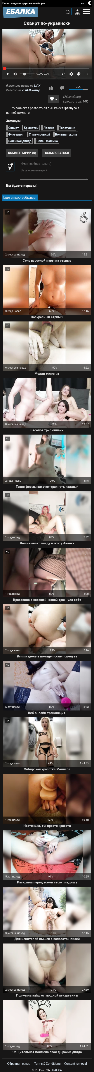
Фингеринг (16, 134)
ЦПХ (37, 85)
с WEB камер (31, 90)
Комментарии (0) (22, 153)
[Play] (47, 48)
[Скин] (78, 74)
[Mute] (15, 74)
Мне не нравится (62, 88)
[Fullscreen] (86, 74)
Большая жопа (66, 134)
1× (63, 73)
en (82, 3)
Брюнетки (31, 128)
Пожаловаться (56, 153)
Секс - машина (47, 141)
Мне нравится (51, 88)
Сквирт (13, 128)
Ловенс (49, 128)
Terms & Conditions (47, 1063)
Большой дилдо (19, 141)
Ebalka (56, 1070)
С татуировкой (39, 134)
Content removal (75, 1063)
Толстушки (67, 128)
